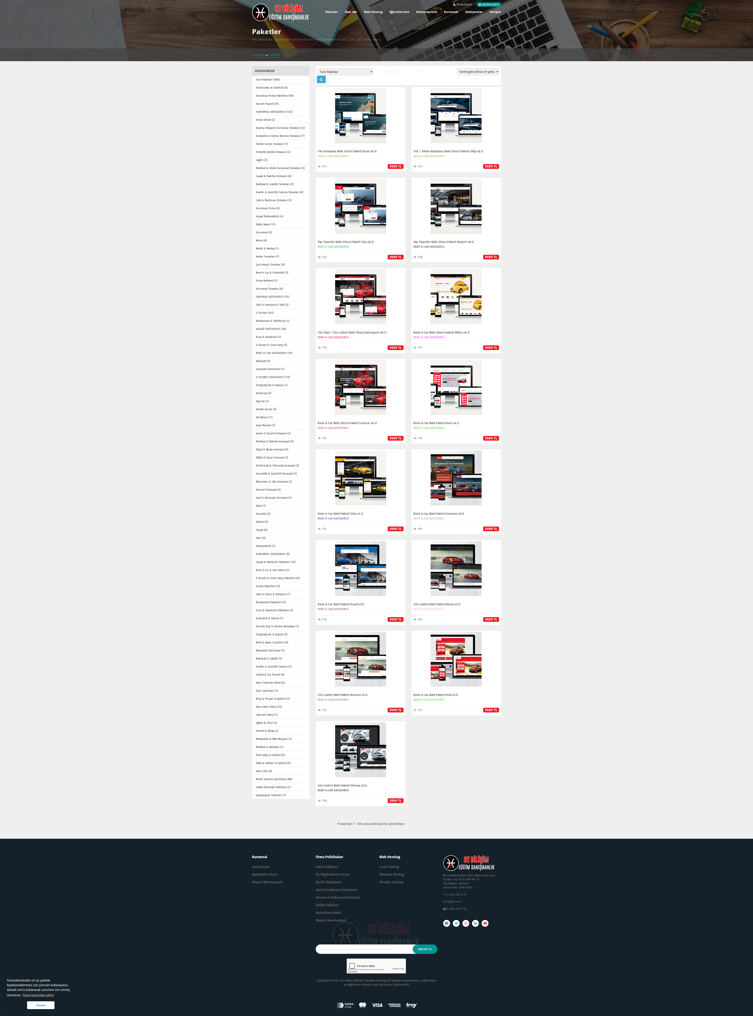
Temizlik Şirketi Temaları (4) (273, 152)
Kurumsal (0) (264, 232)
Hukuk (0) (262, 522)
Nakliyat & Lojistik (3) (269, 658)
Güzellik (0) (263, 514)
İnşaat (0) (261, 530)
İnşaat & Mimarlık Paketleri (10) (276, 562)
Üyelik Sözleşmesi (328, 882)
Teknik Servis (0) (266, 409)
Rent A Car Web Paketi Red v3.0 (435, 695)
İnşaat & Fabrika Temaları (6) (274, 176)
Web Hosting (373, 12)
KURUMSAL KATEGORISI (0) (273, 554)
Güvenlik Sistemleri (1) (270, 369)
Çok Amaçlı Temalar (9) (270, 264)
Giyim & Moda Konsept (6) (272, 449)
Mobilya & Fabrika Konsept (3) (275, 441)
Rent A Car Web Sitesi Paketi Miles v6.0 (441, 332)
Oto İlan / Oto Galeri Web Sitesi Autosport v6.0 (352, 332)
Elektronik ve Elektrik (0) (272, 87)
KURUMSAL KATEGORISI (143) (274, 112)
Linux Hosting (389, 867)
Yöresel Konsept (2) (268, 489)
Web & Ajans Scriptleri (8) (272, 642)
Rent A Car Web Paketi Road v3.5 (341, 604)
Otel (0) (261, 538)
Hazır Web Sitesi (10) (269, 707)
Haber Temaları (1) (267, 256)
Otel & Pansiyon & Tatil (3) (272, 305)
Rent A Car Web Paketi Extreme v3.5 (438, 514)
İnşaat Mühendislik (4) (269, 216)
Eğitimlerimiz (399, 12)
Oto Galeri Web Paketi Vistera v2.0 (342, 785)
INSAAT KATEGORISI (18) (271, 329)
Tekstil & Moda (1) (267, 731)
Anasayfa (259, 55)
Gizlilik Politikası (327, 905)
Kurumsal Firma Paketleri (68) (275, 95)
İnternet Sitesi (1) (266, 715)
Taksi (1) (261, 506)
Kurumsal (451, 12)
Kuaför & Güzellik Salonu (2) (274, 666)
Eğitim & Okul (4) (266, 723)
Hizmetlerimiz (426, 12)
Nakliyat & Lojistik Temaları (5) (275, 184)
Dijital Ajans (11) (265, 224)
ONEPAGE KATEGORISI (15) (272, 296)
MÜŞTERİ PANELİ (490, 4)
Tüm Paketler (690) (268, 79)
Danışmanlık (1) (265, 546)
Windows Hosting (391, 874)
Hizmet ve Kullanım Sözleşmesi (338, 897)
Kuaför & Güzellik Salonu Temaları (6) (279, 192)
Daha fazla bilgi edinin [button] (38, 995)
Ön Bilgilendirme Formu (333, 874)
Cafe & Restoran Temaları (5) (274, 200)
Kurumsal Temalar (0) (269, 288)
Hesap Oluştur (464, 4)
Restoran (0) (263, 393)
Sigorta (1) (262, 401)
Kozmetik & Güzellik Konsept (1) (276, 473)
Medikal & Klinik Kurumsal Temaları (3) (280, 168)
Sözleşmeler (474, 12)
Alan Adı (351, 12)
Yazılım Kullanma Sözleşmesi (336, 890)
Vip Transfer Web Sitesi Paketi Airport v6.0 (443, 242)
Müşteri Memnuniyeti (267, 882)
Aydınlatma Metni (264, 874)
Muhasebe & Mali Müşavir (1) (274, 739)
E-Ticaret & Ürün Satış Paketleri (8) (278, 578)
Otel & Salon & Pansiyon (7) (273, 594)
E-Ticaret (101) (265, 313)
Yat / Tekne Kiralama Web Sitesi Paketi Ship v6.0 (448, 151)
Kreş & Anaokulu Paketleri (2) (274, 610)
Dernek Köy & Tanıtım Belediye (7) (277, 626)
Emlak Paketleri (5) (268, 586)
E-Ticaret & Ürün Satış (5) (271, 345)
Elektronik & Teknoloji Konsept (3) (277, 465)
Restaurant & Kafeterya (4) (272, 321)
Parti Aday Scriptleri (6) (270, 755)
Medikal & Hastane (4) (269, 747)
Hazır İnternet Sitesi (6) (270, 682)
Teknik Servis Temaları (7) (272, 144)
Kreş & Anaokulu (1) (268, 337)
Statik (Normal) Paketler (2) (273, 787)
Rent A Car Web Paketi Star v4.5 (340, 514)
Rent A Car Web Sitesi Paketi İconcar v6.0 (347, 423)
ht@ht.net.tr (454, 901)
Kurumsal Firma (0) (268, 208)
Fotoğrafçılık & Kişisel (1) (271, 385)
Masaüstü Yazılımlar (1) (270, 650)
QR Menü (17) (264, 417)
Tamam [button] (40, 1005)
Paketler (331, 12)
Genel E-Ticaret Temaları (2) (273, 433)
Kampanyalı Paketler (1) (271, 795)
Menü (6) (261, 240)
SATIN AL (358, 119)
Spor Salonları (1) (267, 690)
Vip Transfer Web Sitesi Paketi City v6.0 (346, 242)
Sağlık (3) (261, 160)
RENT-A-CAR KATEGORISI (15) (274, 353)
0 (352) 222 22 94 (456, 894)
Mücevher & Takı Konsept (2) (274, 481)
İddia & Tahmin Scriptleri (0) (273, 763)
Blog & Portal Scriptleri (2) (273, 698)
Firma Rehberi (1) (266, 280)
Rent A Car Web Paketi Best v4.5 (436, 423)
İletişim (495, 12)
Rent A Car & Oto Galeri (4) (272, 570)
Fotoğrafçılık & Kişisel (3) (271, 634)
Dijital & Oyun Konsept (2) (272, 457)
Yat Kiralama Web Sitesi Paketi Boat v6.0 (347, 151)
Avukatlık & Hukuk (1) (269, 618)
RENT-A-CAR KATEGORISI (333, 156)
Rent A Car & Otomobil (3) (272, 272)
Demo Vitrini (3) (265, 120)
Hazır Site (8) (264, 771)
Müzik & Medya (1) (267, 248)
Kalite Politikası (327, 867)
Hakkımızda (260, 867)
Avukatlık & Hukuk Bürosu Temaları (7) (280, 136)
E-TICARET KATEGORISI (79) (273, 377)
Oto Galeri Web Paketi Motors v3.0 (342, 695)
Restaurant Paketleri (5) (271, 602)
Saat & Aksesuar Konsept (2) (274, 497)
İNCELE (358, 111)
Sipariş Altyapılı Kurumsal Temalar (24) (280, 128)
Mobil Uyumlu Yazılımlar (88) (274, 779)
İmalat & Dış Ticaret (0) (270, 674)
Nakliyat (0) (263, 361)
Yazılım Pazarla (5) (267, 104)
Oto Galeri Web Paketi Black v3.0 (436, 604)
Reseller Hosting (391, 882)
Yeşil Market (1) (265, 425)
